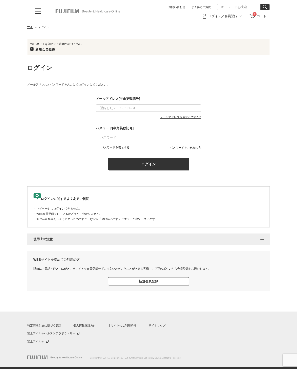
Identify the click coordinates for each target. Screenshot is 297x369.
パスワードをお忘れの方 (185, 147)
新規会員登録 (45, 49)
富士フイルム (35, 341)
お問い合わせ (176, 7)
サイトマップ (156, 325)
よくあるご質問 (201, 7)
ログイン (148, 164)
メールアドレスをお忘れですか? (180, 117)
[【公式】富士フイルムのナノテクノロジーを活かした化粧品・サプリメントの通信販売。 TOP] (88, 11)
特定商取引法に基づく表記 (44, 325)
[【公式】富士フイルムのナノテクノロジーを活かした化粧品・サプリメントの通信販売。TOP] (54, 357)
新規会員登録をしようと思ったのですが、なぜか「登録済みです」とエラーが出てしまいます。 (97, 219)
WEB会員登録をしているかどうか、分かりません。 (69, 213)
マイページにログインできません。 (59, 208)
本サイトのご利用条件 (122, 325)
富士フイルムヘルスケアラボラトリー (51, 333)
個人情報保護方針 (84, 325)
